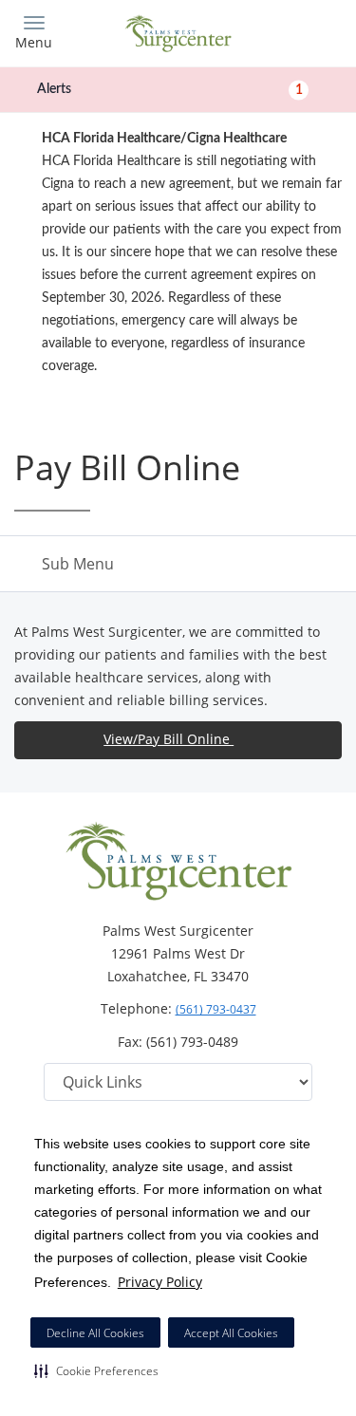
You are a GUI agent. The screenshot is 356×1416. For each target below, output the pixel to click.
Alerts (170, 89)
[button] (96, 1370)
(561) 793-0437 (216, 1009)
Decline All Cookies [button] (95, 1333)
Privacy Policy (160, 1282)
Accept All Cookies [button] (231, 1333)
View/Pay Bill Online (168, 739)
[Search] (301, 31)
